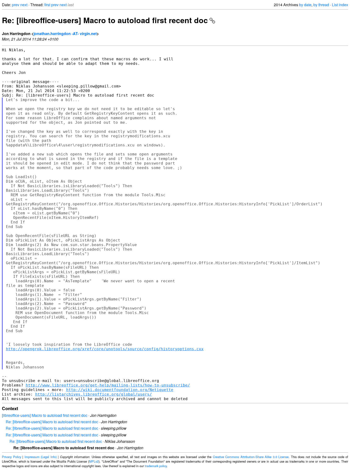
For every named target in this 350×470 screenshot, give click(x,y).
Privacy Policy (11, 457)
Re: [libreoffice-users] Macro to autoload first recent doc (105, 20)
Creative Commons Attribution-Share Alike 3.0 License (251, 457)
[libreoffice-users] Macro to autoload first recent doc (44, 415)
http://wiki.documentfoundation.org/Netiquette (119, 389)
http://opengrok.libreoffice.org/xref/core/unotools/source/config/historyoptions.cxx (105, 349)
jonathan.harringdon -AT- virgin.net (65, 33)
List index (340, 4)
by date (305, 4)
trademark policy (156, 466)
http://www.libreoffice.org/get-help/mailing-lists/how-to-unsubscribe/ (108, 385)
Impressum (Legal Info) (41, 457)
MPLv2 (94, 461)
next (23, 4)
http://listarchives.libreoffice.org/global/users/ (93, 394)
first (47, 4)
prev (15, 4)
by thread (321, 4)
